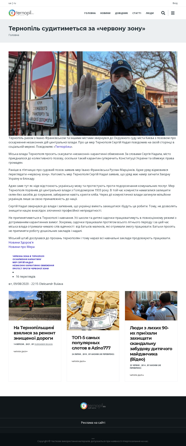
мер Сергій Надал (23, 262)
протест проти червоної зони (31, 268)
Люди (150, 13)
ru (15, 3)
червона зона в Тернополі (28, 256)
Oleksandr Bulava (44, 344)
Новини (105, 13)
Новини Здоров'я (21, 242)
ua (10, 3)
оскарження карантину (27, 259)
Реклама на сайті (93, 423)
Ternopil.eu (63, 147)
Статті (136, 13)
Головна (90, 13)
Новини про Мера (22, 247)
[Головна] (21, 13)
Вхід (175, 3)
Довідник (121, 13)
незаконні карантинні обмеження (33, 265)
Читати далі (20, 352)
